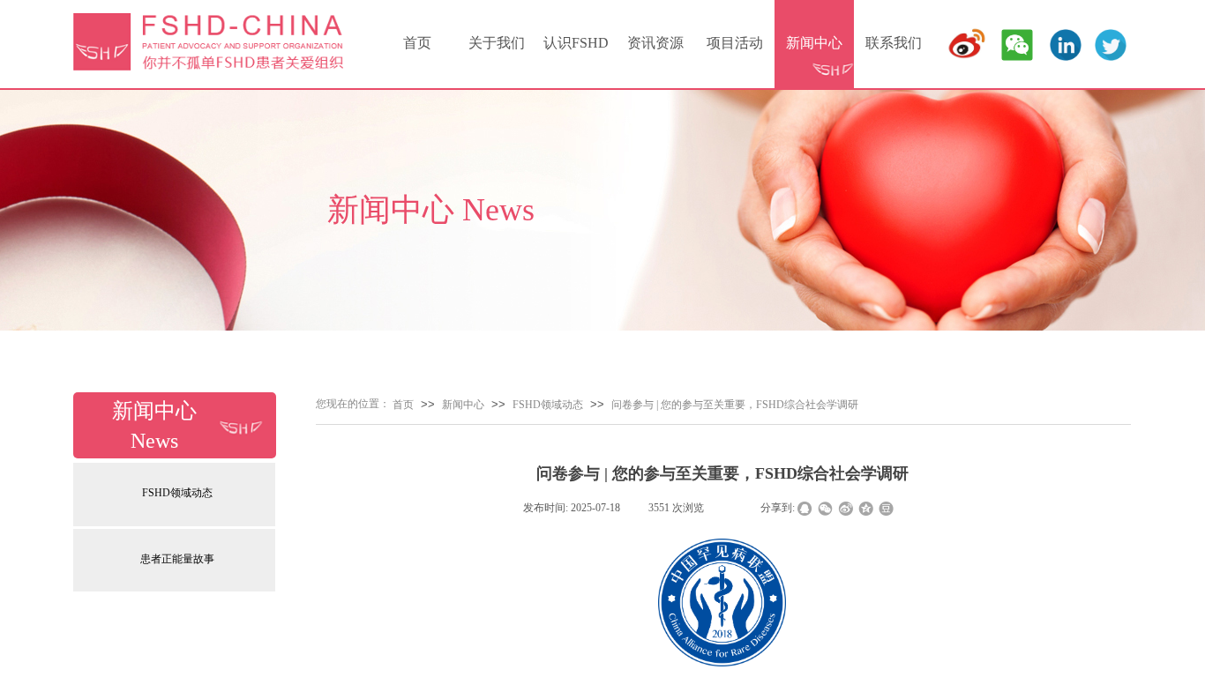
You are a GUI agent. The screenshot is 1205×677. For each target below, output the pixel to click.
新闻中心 (814, 42)
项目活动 (735, 42)
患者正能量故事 (177, 559)
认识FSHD (576, 42)
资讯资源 (655, 42)
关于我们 (496, 42)
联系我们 (893, 42)
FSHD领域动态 (177, 493)
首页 (417, 42)
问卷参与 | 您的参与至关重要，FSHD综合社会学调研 (734, 404)
